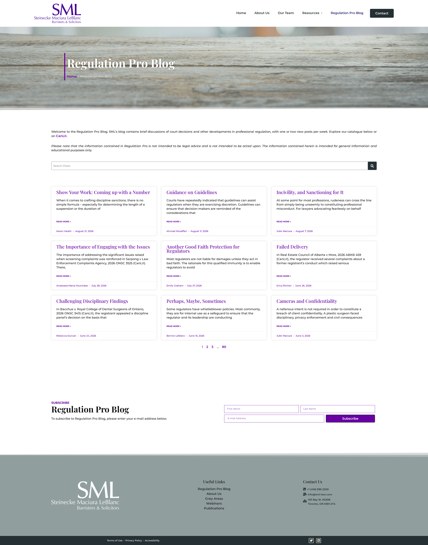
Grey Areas (214, 498)
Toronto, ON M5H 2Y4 (321, 504)
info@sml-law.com (320, 494)
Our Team (286, 13)
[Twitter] (422, 225)
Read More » (63, 221)
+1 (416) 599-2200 (318, 489)
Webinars (214, 503)
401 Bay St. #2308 (319, 499)
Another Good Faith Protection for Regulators (203, 249)
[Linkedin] (422, 234)
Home (241, 13)
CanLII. (61, 136)
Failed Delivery (292, 247)
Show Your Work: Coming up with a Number (103, 192)
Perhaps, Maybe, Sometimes (196, 301)
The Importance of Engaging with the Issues (103, 247)
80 (224, 347)
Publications (214, 508)
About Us (262, 13)
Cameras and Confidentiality (307, 301)
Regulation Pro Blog (347, 13)
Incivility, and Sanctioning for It (310, 192)
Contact (381, 13)
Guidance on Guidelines (192, 192)
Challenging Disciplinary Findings (92, 301)
